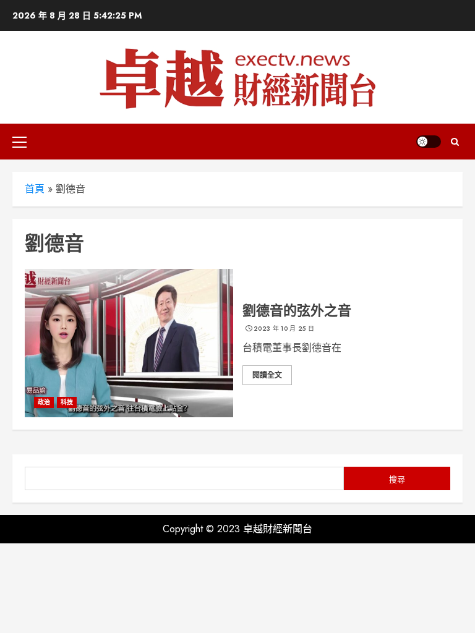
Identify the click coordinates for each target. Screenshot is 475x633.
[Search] (455, 142)
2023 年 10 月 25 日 (284, 329)
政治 (44, 402)
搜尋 (397, 479)
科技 (67, 402)
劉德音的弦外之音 (296, 310)
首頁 (35, 189)
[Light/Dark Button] (428, 141)
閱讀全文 (267, 375)
